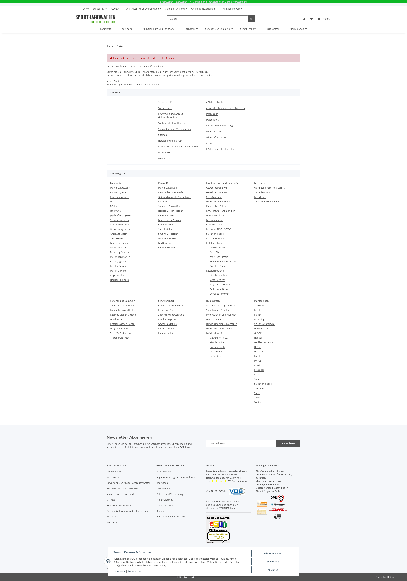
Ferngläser (260, 196)
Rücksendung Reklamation (220, 149)
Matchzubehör (166, 333)
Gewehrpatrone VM (216, 187)
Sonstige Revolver (219, 293)
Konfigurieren (272, 561)
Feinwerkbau (261, 328)
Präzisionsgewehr (119, 196)
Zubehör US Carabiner (122, 305)
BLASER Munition (215, 238)
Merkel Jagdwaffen (120, 256)
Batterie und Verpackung (219, 125)
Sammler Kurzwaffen (169, 206)
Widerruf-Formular (216, 137)
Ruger (257, 374)
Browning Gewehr (119, 252)
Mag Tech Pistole (219, 256)
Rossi (257, 365)
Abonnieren (288, 443)
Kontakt (210, 143)
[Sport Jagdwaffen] (95, 19)
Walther (258, 402)
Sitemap (162, 134)
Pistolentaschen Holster (122, 323)
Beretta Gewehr (118, 266)
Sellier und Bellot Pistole (223, 261)
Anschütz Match (118, 233)
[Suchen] (251, 18)
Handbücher (117, 319)
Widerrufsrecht (214, 131)
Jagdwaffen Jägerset (120, 215)
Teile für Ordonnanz (121, 333)
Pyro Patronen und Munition (221, 314)
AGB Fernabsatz (214, 102)
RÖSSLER (259, 369)
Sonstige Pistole (218, 266)
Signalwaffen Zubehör (218, 310)
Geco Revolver (217, 279)
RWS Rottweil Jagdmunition (220, 210)
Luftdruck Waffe (214, 333)
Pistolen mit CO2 (219, 342)
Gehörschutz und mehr (170, 305)
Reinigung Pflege (167, 310)
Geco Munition (214, 224)
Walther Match (118, 247)
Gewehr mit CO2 (219, 337)
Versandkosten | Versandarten (174, 128)
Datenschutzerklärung (162, 443)
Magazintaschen (119, 328)
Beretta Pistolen (166, 215)
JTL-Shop (390, 577)
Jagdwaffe (115, 210)
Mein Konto (164, 158)
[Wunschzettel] (311, 18)
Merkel (258, 360)
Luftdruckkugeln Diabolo (219, 201)
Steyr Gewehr (117, 238)
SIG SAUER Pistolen (168, 233)
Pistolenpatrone (214, 243)
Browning (259, 319)
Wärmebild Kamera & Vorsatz (270, 187)
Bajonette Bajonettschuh (123, 310)
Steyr (257, 392)
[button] (304, 18)
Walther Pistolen (167, 238)
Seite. (277, 491)
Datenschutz (213, 119)
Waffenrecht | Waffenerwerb (173, 123)
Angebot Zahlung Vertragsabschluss (225, 107)
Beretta (258, 310)
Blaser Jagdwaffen (119, 261)
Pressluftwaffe (217, 346)
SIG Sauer (259, 388)
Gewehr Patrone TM (216, 192)
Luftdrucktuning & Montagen (221, 323)
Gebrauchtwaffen (119, 224)
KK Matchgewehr (119, 192)
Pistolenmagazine (167, 319)
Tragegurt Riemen (119, 337)
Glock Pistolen (165, 224)
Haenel (258, 337)
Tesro (257, 397)
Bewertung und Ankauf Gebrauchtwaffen (170, 115)
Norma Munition (215, 215)
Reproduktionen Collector (123, 314)
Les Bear (258, 351)
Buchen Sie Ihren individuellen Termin (178, 146)
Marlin (257, 356)
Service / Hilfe (165, 102)
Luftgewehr (216, 351)
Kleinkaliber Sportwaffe (170, 192)
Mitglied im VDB (217, 491)
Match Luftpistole (167, 187)
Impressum (212, 113)
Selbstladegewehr (119, 219)
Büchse (114, 206)
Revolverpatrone (215, 270)
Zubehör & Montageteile (267, 201)
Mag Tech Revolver (220, 284)
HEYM (257, 346)
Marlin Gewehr (118, 270)
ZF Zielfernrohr (262, 192)
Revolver (162, 201)
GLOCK (258, 333)
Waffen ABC (164, 152)
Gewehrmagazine (167, 323)
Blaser (257, 314)
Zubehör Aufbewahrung (171, 314)
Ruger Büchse (117, 275)
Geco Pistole (216, 252)
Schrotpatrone (213, 196)
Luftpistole (215, 356)
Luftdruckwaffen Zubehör (219, 328)
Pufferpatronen (166, 328)
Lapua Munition (214, 219)
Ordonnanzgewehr (120, 229)
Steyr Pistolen (165, 229)
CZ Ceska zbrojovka (264, 323)
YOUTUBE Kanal (227, 508)
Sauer (257, 379)
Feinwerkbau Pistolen (169, 219)
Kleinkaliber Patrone (217, 206)
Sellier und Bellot (215, 233)
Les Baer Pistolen (167, 243)
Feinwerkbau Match (120, 243)
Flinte (113, 201)
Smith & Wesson (167, 247)
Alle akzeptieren (273, 553)
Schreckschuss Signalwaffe (220, 305)
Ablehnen (273, 569)
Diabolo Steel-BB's (215, 319)
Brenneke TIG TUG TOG (218, 229)
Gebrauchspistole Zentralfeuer (174, 196)
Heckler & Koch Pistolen (170, 210)
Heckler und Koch (119, 279)
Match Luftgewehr (120, 187)
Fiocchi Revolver (218, 275)
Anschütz (259, 305)
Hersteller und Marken (170, 140)
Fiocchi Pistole (217, 247)
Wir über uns (165, 107)
